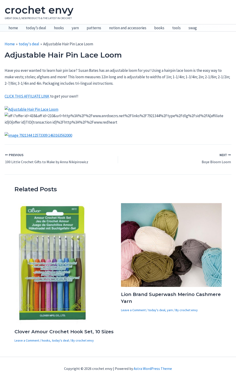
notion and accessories (127, 27)
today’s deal (36, 27)
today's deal (60, 340)
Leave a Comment (27, 340)
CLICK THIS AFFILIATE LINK (27, 96)
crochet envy (39, 10)
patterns (94, 27)
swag (193, 27)
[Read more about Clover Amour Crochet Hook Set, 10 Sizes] (53, 263)
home (13, 27)
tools (176, 27)
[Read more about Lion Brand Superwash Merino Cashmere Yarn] (171, 244)
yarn (75, 27)
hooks (59, 27)
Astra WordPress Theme (153, 368)
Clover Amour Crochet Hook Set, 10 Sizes (64, 331)
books (159, 27)
